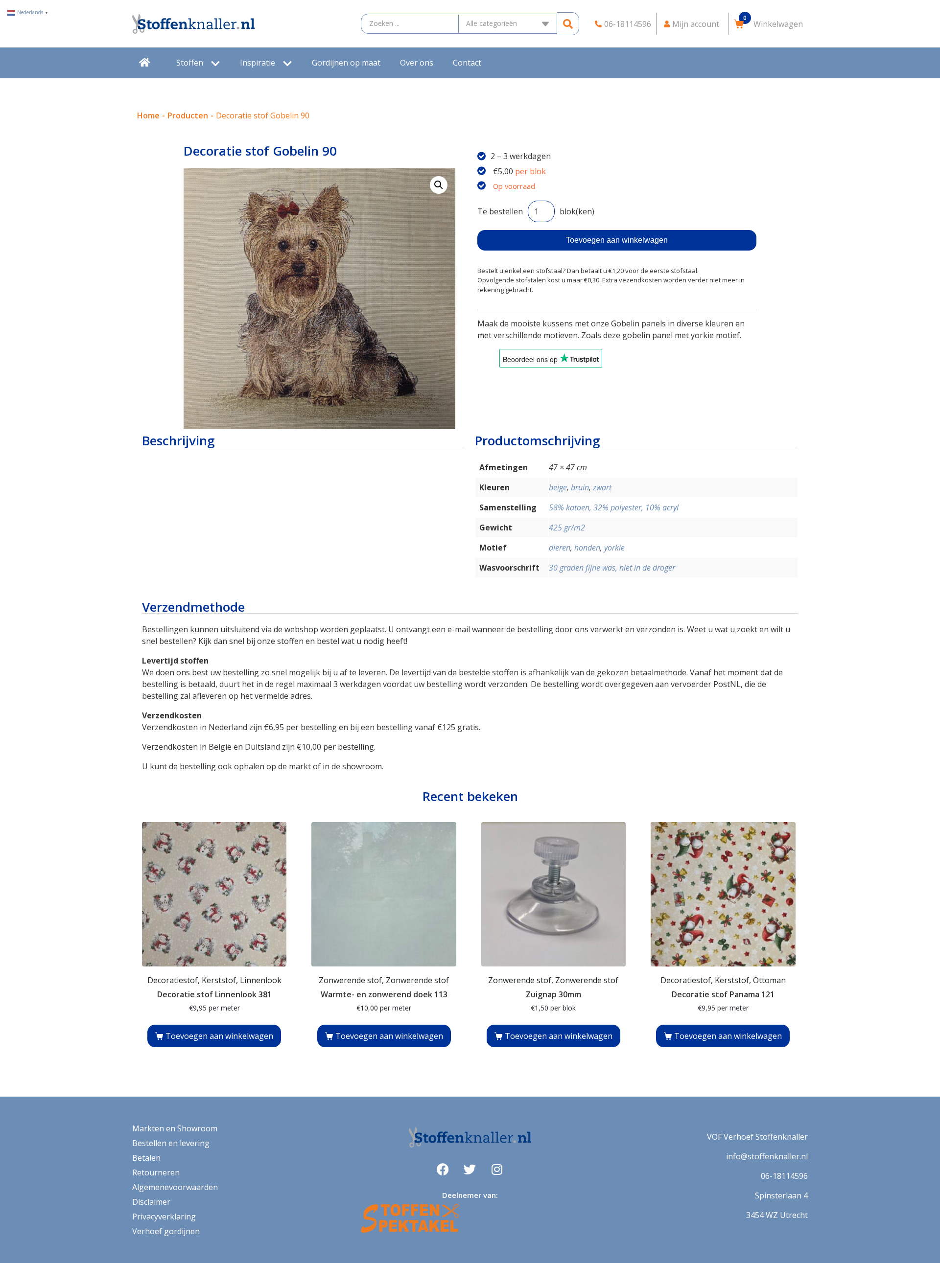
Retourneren (156, 1172)
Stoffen (189, 62)
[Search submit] (568, 23)
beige (558, 487)
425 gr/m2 (567, 527)
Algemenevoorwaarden (175, 1187)
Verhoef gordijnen (166, 1231)
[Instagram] (497, 1169)
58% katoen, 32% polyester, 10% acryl (614, 507)
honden (587, 547)
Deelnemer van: (470, 1195)
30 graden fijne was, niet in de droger (612, 567)
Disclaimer (151, 1201)
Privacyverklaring (164, 1216)
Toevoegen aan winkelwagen (617, 240)
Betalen (146, 1157)
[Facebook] (443, 1169)
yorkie (614, 547)
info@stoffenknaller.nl (767, 1156)
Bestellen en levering (171, 1143)
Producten (187, 115)
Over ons (416, 62)
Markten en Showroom (174, 1128)
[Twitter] (470, 1169)
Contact (467, 62)
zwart (602, 487)
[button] (438, 185)
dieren (559, 547)
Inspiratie (257, 62)
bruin (580, 487)
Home (148, 115)
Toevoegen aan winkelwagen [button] (219, 1036)
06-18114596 (784, 1176)
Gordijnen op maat (346, 62)
